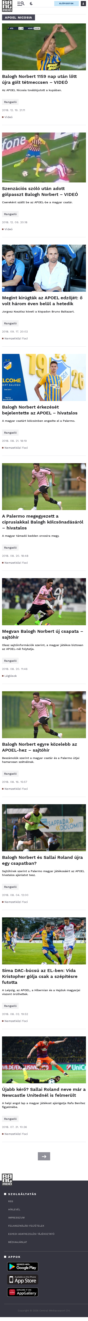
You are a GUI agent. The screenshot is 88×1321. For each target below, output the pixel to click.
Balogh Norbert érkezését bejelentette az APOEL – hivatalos (40, 409)
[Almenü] (20, 3)
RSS (10, 1201)
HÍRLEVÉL (14, 1209)
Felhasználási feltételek (26, 1225)
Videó (9, 117)
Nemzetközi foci (16, 338)
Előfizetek (66, 3)
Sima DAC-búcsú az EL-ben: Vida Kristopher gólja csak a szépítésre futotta (40, 976)
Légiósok (11, 675)
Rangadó (10, 102)
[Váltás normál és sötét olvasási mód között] (31, 3)
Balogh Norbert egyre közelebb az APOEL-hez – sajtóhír (39, 747)
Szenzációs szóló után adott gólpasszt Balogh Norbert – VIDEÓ (40, 191)
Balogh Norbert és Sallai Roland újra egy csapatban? (42, 860)
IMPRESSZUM (16, 1217)
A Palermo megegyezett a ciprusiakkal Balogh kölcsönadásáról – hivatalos (42, 522)
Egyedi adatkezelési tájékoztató (31, 1234)
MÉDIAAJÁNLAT (17, 1242)
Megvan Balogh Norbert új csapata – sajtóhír (42, 634)
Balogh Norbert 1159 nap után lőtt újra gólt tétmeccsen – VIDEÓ (39, 79)
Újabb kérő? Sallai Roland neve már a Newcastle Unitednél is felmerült (44, 1092)
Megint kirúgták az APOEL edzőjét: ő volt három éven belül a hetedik (42, 300)
